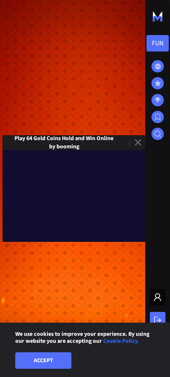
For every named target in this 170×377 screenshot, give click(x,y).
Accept (43, 360)
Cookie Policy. (121, 341)
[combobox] (157, 43)
